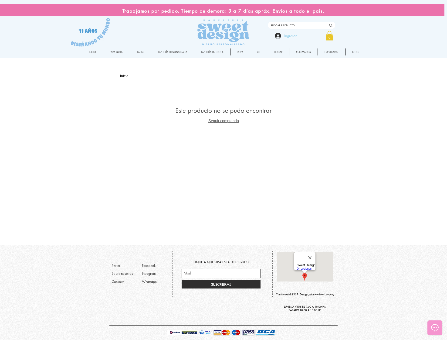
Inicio (124, 76)
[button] (329, 36)
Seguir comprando (223, 121)
